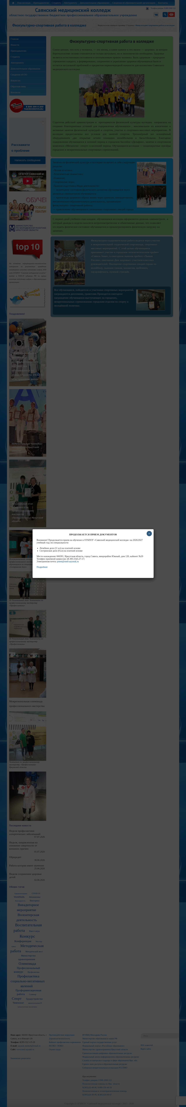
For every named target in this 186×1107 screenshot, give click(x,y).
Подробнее (42, 567)
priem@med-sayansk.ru (68, 561)
